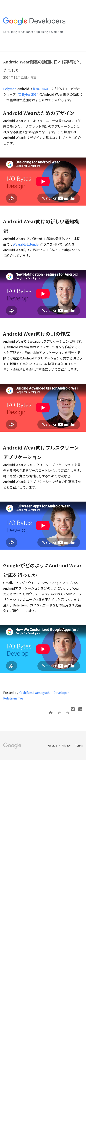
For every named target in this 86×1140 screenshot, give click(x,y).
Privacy (66, 745)
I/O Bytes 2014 (27, 94)
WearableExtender (26, 244)
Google (53, 745)
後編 (45, 88)
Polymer (9, 88)
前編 (35, 88)
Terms (79, 745)
